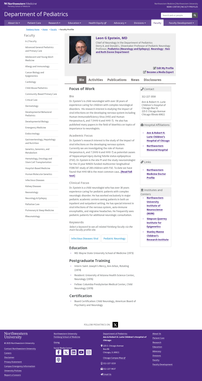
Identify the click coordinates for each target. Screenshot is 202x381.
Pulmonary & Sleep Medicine (39, 210)
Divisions (157, 355)
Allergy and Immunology (37, 66)
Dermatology (31, 105)
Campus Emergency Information (19, 366)
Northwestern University (187, 3)
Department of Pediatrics (36, 14)
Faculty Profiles (189, 6)
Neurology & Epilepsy (36, 198)
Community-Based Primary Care (41, 94)
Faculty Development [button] (180, 22)
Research (157, 342)
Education (157, 346)
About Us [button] (13, 22)
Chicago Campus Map (113, 357)
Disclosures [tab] (152, 80)
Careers (7, 353)
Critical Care (31, 99)
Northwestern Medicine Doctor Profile (156, 173)
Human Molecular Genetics (38, 174)
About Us (157, 333)
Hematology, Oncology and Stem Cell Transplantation (38, 160)
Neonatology (31, 192)
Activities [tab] (95, 80)
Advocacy (157, 351)
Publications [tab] (117, 80)
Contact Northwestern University (20, 348)
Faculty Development (163, 364)
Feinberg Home (32, 29)
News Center (173, 6)
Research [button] (53, 22)
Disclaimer (9, 357)
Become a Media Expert (160, 72)
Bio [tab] (81, 80)
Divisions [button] (139, 22)
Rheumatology (32, 216)
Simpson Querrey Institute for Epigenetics (157, 222)
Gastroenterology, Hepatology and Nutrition (40, 141)
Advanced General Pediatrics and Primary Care (39, 49)
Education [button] (73, 22)
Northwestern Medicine (164, 3)
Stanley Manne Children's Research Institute (158, 235)
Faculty (157, 22)
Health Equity (96, 22)
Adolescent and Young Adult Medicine (39, 58)
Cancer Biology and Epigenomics (34, 74)
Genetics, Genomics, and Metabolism (37, 151)
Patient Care (34, 22)
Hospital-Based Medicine (37, 168)
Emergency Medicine (35, 127)
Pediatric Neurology (114, 238)
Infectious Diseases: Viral (84, 238)
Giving (57, 342)
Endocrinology (32, 133)
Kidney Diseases (33, 186)
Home (45, 29)
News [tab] (135, 80)
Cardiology (30, 81)
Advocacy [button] (119, 22)
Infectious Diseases (34, 180)
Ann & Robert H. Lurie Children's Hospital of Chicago (158, 136)
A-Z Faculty (31, 41)
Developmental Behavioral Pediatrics (38, 114)
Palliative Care (32, 204)
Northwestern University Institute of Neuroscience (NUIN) (155, 205)
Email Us (107, 374)
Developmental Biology (37, 121)
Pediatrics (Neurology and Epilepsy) (129, 48)
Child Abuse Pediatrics (36, 87)
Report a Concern (12, 375)
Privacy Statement (13, 361)
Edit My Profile (165, 68)
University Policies (13, 370)
